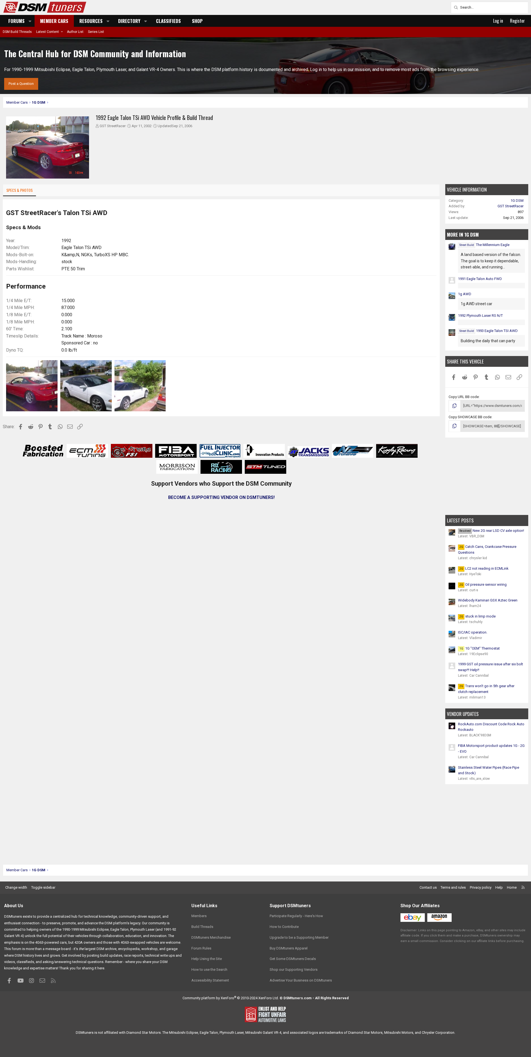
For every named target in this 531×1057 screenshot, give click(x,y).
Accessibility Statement (210, 980)
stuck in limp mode (477, 616)
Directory (129, 20)
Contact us (428, 887)
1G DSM (517, 200)
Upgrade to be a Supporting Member (299, 937)
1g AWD (464, 294)
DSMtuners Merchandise (211, 937)
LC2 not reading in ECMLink (484, 568)
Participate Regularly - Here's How (296, 916)
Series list (96, 32)
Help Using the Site (206, 959)
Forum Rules (201, 948)
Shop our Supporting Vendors (293, 969)
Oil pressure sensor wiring (483, 584)
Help (499, 887)
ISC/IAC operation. (472, 632)
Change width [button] (16, 887)
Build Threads (202, 927)
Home (512, 887)
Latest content (47, 32)
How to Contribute (284, 927)
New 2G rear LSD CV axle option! (491, 530)
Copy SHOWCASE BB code (470, 417)
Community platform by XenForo (231, 998)
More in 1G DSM (463, 234)
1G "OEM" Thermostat (479, 648)
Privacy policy (480, 887)
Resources (91, 20)
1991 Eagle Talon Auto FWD (480, 279)
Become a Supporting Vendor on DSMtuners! (221, 497)
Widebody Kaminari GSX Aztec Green (487, 600)
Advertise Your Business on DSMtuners (301, 980)
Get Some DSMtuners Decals (293, 959)
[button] (30, 21)
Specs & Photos (19, 190)
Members (199, 916)
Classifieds (168, 20)
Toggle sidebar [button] (43, 887)
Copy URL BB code (464, 397)
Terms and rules (453, 887)
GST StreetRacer (113, 126)
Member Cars (54, 20)
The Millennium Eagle (484, 245)
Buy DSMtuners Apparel (289, 948)
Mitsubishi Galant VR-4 (263, 1032)
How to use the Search (209, 969)
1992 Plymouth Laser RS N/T (480, 315)
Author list (75, 32)
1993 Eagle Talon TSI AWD (488, 331)
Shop (197, 20)
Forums (16, 20)
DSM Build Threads (17, 32)
